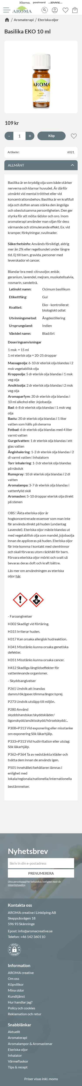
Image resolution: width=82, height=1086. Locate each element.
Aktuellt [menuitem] (14, 1032)
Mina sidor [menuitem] (16, 990)
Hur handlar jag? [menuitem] (20, 1002)
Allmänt (16, 165)
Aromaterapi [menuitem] (17, 1038)
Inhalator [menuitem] (15, 1055)
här (18, 576)
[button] (6, 10)
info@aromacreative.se (35, 931)
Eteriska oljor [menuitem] (18, 1049)
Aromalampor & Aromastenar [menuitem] (30, 1044)
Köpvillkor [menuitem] (16, 984)
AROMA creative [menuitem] (21, 973)
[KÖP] (51, 136)
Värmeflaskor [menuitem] (18, 1061)
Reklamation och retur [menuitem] (24, 1014)
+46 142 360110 (32, 936)
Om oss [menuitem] (13, 979)
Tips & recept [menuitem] (18, 1067)
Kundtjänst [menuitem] (16, 996)
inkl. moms (50, 1079)
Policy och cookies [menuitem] (21, 1008)
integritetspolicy (16, 884)
